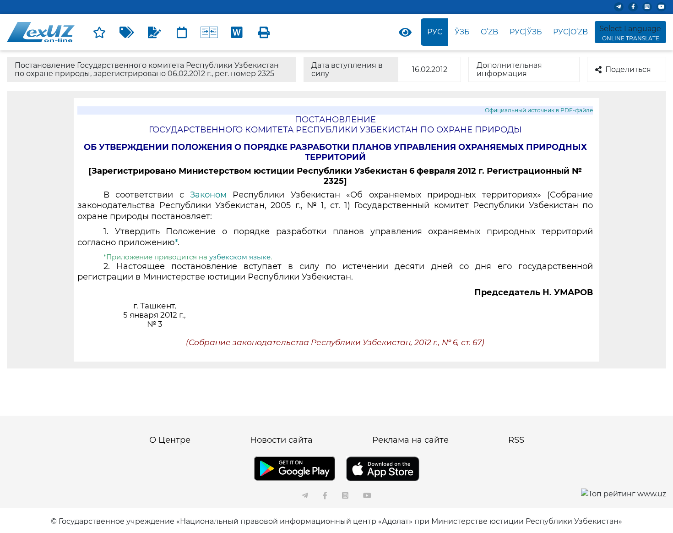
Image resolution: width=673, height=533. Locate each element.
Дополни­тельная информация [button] (509, 69)
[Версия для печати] (264, 32)
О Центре (169, 440)
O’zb (489, 31)
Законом (208, 195)
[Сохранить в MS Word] (236, 32)
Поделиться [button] (628, 69)
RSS (516, 440)
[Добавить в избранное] (99, 32)
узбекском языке (240, 257)
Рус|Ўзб (526, 31)
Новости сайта (281, 440)
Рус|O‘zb (570, 31)
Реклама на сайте (410, 440)
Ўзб (462, 31)
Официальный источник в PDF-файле (539, 110)
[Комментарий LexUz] (154, 32)
